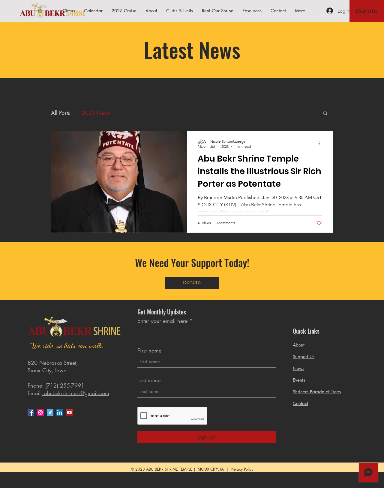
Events (299, 380)
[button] (252, 11)
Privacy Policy (242, 469)
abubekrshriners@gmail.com (75, 393)
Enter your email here (162, 320)
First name (149, 350)
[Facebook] (31, 412)
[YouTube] (69, 412)
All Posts (60, 112)
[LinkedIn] (59, 412)
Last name (148, 380)
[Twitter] (50, 412)
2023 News (96, 112)
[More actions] (321, 143)
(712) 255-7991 (64, 385)
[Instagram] (40, 412)
